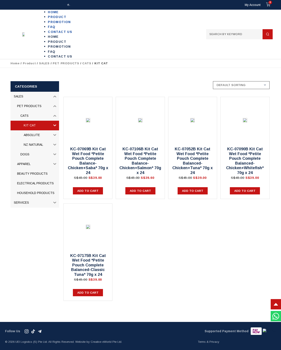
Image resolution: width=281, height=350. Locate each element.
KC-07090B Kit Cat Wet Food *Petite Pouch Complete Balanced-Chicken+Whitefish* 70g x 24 (245, 161)
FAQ (51, 27)
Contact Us (60, 32)
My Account (253, 5)
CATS (86, 63)
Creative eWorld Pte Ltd (106, 341)
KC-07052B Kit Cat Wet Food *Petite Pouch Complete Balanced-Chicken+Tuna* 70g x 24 (192, 161)
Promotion (59, 22)
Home (53, 12)
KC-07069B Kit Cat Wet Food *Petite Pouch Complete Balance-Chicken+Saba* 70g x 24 (88, 161)
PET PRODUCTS (66, 63)
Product (57, 17)
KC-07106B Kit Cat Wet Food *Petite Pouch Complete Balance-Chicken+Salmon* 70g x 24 (140, 161)
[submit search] (268, 34)
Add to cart (88, 190)
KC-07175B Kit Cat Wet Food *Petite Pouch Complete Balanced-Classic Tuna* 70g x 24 (88, 265)
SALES (44, 63)
